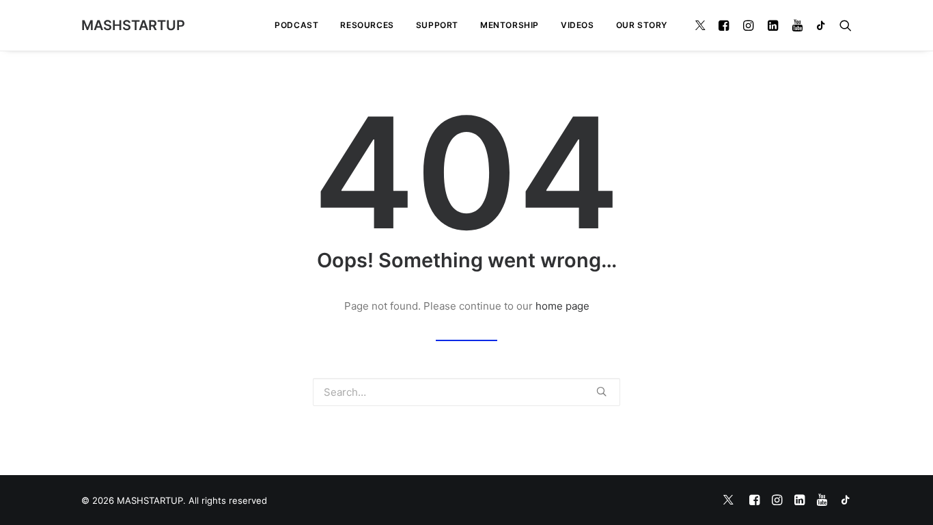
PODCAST (296, 25)
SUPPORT (437, 25)
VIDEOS (577, 25)
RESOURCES (366, 25)
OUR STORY (641, 25)
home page (562, 305)
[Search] (842, 25)
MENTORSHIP (509, 25)
